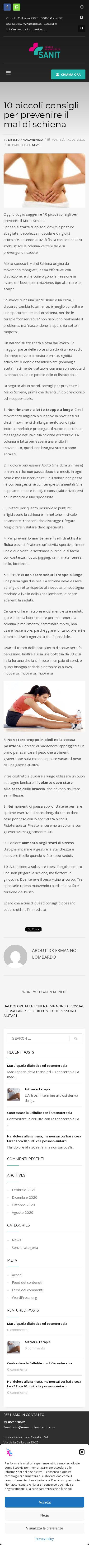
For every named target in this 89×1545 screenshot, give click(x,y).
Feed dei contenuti (27, 1282)
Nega (44, 1515)
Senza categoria (25, 1247)
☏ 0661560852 (14, 1422)
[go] (76, 1038)
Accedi (17, 1274)
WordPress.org (24, 1297)
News (36, 145)
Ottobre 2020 (23, 1204)
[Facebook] (7, 7)
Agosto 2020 (22, 1212)
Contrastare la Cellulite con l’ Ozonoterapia (39, 1113)
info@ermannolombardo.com (26, 29)
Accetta (45, 1502)
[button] (82, 1452)
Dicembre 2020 (24, 1197)
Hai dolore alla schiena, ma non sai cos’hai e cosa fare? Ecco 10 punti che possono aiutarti (43, 1011)
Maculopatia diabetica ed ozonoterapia (37, 1065)
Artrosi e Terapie (38, 1089)
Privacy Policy (45, 1539)
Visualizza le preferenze (44, 1528)
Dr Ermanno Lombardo (25, 139)
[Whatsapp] (16, 7)
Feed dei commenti (27, 1290)
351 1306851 (46, 23)
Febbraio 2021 (24, 1189)
